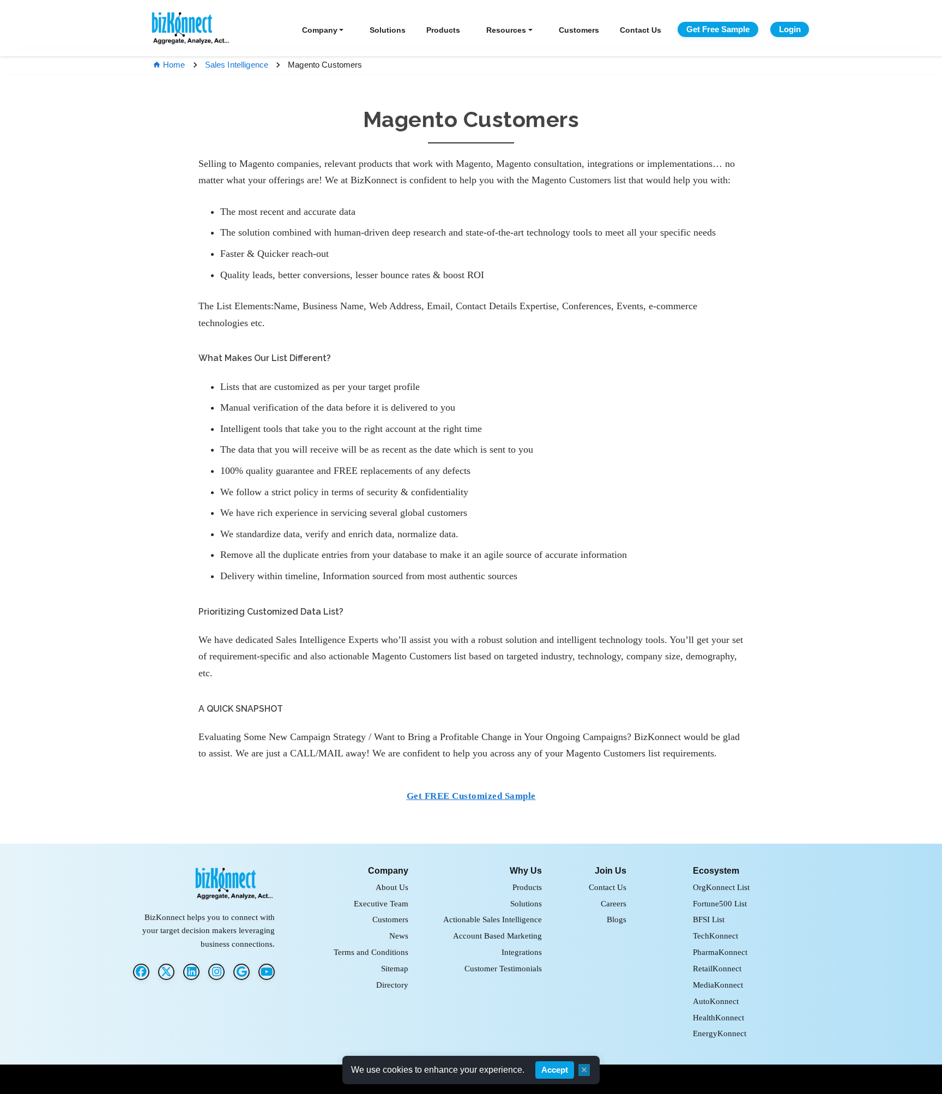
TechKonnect (715, 935)
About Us (392, 887)
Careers (613, 903)
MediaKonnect (718, 984)
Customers (579, 30)
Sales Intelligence (237, 64)
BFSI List (708, 919)
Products (443, 30)
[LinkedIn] (191, 972)
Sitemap (394, 968)
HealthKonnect (718, 1017)
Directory (392, 984)
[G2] (241, 972)
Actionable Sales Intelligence (492, 919)
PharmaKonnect (720, 952)
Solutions (388, 30)
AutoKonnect (716, 1001)
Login (790, 29)
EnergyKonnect (719, 1033)
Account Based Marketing (497, 935)
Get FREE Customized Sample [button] (471, 796)
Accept (554, 1070)
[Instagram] (216, 972)
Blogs (616, 919)
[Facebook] (141, 972)
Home (174, 64)
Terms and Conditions (371, 952)
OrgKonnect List (721, 887)
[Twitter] (166, 972)
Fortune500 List (720, 903)
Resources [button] (506, 30)
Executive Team (381, 903)
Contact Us (640, 30)
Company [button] (319, 30)
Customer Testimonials (503, 968)
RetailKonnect (717, 968)
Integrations (522, 952)
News (398, 935)
